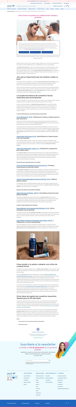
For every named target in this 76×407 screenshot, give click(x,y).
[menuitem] (68, 6)
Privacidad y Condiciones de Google (38, 49)
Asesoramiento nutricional (36, 3)
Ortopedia (38, 388)
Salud (47, 8)
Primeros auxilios (40, 8)
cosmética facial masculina (35, 92)
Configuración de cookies (24, 52)
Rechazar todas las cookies (47, 52)
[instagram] (66, 403)
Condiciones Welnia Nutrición (63, 388)
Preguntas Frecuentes (62, 375)
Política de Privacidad (30, 363)
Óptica (62, 8)
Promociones (60, 386)
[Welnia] (11, 6)
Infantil (57, 8)
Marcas (25, 384)
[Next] (68, 1)
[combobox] (33, 6)
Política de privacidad (11, 403)
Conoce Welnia (47, 3)
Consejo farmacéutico (57, 3)
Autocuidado (47, 380)
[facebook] (68, 403)
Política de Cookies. (28, 49)
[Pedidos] (64, 6)
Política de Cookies (25, 403)
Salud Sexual (38, 392)
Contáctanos (60, 384)
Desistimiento (60, 380)
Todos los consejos (48, 382)
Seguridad (47, 403)
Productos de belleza (22, 8)
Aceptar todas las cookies (35, 52)
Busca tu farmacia (27, 382)
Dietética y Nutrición (11, 8)
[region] (38, 48)
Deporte (37, 384)
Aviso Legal (37, 403)
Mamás (52, 8)
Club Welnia (66, 3)
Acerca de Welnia (27, 375)
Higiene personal (31, 8)
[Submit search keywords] (17, 6)
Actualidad (47, 375)
